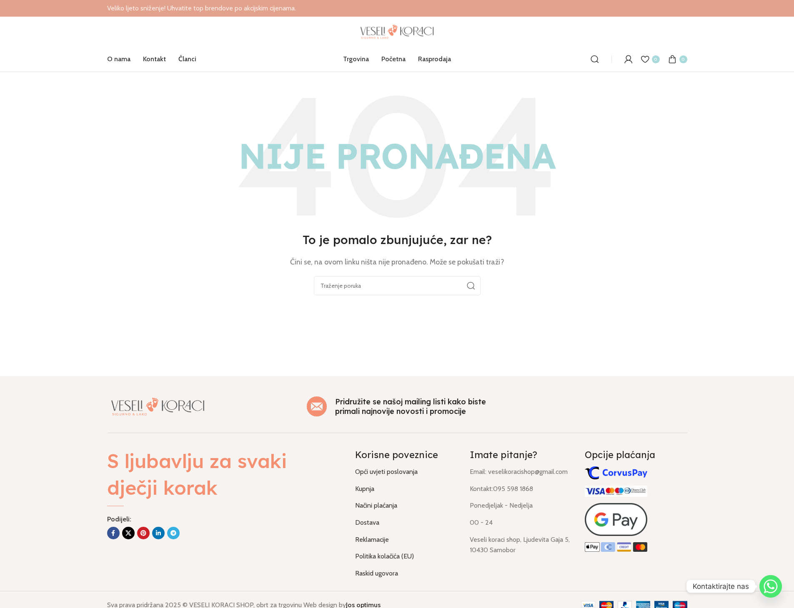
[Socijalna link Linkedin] (158, 533)
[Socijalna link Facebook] (113, 533)
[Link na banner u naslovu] (397, 8)
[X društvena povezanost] (128, 533)
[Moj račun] (628, 59)
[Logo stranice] (397, 31)
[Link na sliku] (158, 406)
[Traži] (594, 59)
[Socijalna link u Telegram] (173, 533)
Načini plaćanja (376, 505)
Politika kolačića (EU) (384, 556)
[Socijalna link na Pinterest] (143, 533)
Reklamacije (372, 539)
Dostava (367, 522)
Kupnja (364, 489)
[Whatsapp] (770, 586)
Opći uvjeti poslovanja (386, 472)
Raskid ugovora (376, 573)
